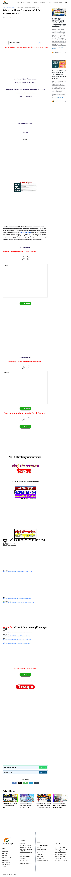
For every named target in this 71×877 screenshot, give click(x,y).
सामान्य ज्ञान (4, 866)
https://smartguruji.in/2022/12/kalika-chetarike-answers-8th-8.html (17, 571)
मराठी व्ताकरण (5, 853)
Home (18, 2)
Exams (35, 2)
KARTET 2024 (40, 858)
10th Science (40, 856)
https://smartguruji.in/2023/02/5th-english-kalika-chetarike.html (16, 643)
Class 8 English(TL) (41, 852)
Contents (25, 139)
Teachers (55, 2)
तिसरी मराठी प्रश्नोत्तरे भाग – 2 (61, 847)
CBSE (38, 862)
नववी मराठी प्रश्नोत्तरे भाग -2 (60, 858)
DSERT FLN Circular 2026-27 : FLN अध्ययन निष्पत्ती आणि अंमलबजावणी (10, 805)
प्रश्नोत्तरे (22, 2)
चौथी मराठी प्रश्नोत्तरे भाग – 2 (61, 849)
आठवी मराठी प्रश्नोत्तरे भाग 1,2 (61, 856)
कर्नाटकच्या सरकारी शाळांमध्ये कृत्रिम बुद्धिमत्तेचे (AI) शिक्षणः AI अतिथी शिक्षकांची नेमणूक (26, 805)
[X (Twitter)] (20, 783)
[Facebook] (14, 783)
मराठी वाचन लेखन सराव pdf (25, 847)
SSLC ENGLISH (6, 860)
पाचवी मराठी (4, 855)
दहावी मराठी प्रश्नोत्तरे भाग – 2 (61, 860)
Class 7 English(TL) (41, 851)
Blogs (60, 2)
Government (43, 2)
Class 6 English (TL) (41, 849)
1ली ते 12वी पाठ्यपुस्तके (24, 860)
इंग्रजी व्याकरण (5, 851)
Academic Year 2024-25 (42, 860)
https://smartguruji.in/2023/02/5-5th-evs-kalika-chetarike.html (16, 635)
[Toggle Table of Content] (39, 43)
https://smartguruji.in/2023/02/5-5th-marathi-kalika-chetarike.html (17, 632)
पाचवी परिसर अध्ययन (6, 857)
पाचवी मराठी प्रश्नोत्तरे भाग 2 (60, 851)
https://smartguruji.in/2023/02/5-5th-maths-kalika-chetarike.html (17, 639)
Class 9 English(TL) (41, 854)
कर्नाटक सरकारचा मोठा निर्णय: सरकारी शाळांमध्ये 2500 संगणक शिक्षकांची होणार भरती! (59, 805)
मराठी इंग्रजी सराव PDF (24, 851)
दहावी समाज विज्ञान (6, 864)
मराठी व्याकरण (22, 843)
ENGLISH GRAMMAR (25, 845)
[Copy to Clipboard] (36, 783)
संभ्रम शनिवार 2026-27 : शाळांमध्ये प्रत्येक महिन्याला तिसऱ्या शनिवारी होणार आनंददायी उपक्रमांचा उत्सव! (44, 805)
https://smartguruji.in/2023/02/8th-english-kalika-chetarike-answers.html (18, 602)
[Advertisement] (25, 30)
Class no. (29, 2)
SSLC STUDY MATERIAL (26, 849)
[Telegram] (31, 783)
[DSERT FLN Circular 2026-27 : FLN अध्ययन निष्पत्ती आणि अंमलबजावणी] (10, 798)
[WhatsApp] (25, 783)
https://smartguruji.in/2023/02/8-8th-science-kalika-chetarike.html (17, 598)
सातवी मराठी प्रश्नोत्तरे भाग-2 (60, 854)
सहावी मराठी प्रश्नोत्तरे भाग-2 (60, 852)
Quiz (50, 2)
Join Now (43, 767)
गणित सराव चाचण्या (6, 862)
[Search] (66, 2)
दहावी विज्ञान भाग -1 (6, 859)
